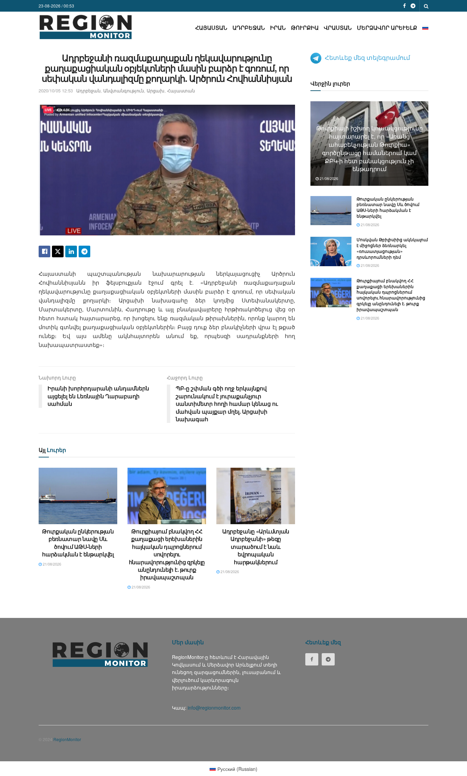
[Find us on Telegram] (413, 6)
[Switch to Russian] (425, 28)
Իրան (278, 27)
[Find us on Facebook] (404, 6)
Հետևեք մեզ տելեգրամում (367, 57)
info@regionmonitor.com (214, 707)
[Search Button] (426, 6)
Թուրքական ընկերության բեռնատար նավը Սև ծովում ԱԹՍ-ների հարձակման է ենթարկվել (78, 542)
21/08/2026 (51, 564)
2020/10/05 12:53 (56, 90)
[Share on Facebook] (44, 251)
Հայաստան (211, 27)
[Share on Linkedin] (71, 251)
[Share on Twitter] (58, 251)
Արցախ (155, 90)
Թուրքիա (305, 27)
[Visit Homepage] (86, 26)
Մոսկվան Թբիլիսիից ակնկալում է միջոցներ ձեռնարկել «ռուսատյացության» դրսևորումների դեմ (392, 248)
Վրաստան (338, 27)
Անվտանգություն (123, 90)
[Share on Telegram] (84, 251)
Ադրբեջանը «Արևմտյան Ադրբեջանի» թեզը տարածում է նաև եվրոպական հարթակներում (255, 546)
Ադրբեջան (248, 27)
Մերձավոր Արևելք (387, 27)
